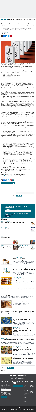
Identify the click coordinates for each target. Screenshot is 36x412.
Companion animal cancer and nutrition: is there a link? (6, 242)
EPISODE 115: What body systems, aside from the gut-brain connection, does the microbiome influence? (24, 269)
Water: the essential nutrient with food (23, 302)
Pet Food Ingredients (5, 245)
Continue (19, 195)
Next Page (10, 367)
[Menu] (34, 19)
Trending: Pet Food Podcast (18, 266)
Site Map (32, 409)
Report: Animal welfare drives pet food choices (23, 279)
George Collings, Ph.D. (5, 32)
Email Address (8, 209)
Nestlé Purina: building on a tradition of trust (23, 242)
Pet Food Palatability (17, 346)
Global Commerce (16, 316)
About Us (12, 409)
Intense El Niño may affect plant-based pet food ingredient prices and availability (23, 319)
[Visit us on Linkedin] (15, 383)
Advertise (7, 409)
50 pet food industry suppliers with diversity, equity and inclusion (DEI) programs (22, 330)
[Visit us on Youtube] (17, 383)
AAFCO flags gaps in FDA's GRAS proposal (12, 295)
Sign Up (7, 216)
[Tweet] (8, 36)
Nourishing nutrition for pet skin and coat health (6, 247)
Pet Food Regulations (5, 293)
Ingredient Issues (16, 300)
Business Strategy (16, 327)
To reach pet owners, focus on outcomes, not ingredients (13, 222)
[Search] (32, 19)
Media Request (22, 409)
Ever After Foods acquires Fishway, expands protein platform (18, 288)
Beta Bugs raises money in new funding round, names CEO (17, 311)
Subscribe (3, 409)
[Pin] (11, 36)
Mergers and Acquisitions (6, 286)
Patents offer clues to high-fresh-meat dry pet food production (23, 359)
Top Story (14, 357)
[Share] (4, 36)
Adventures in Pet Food (5, 221)
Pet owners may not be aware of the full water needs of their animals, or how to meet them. (23, 304)
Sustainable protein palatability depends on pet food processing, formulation (22, 349)
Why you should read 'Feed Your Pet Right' (22, 247)
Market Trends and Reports (23, 245)
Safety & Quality (4, 227)
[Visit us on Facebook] (13, 383)
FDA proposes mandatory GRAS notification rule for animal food (17, 340)
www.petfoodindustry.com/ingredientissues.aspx (10, 175)
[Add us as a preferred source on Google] (13, 180)
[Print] (2, 36)
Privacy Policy (28, 409)
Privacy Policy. (13, 214)
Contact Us (16, 409)
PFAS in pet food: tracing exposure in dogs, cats (11, 228)
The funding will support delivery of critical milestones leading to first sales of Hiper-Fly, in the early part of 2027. (18, 313)
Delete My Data (17, 385)
